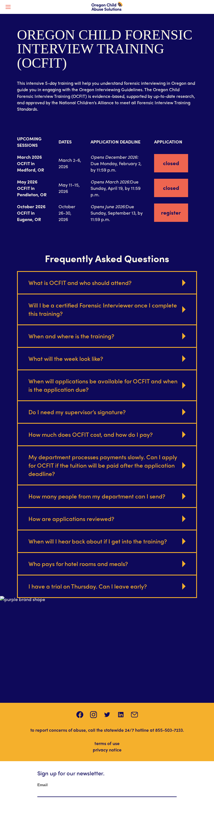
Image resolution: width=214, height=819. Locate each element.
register (171, 212)
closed (171, 163)
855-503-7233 (169, 730)
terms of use (107, 743)
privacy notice (107, 749)
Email (42, 785)
